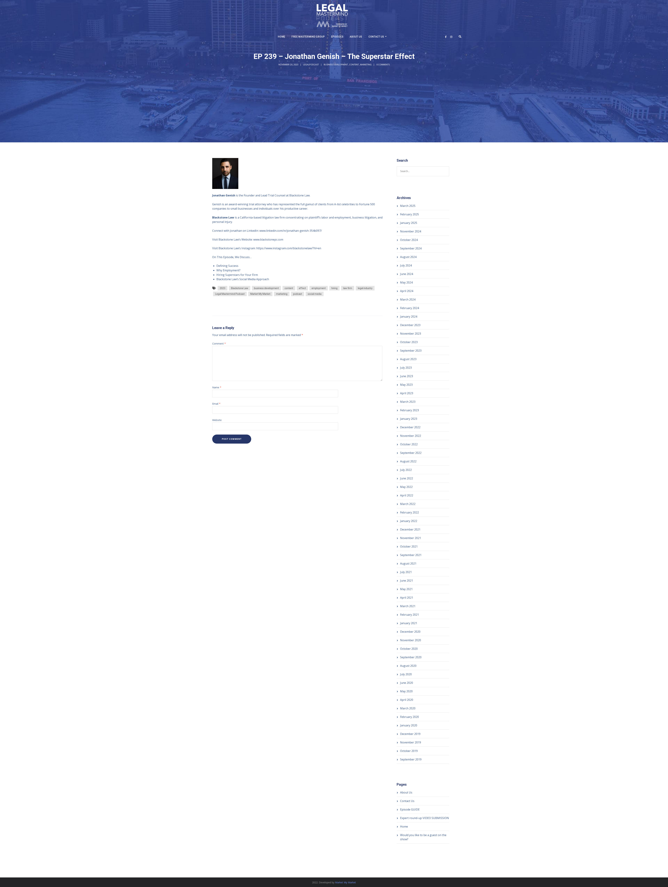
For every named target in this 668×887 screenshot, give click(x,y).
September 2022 (411, 453)
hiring (334, 288)
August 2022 (408, 461)
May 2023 (406, 385)
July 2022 (406, 470)
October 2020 (409, 649)
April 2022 (406, 495)
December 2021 (410, 529)
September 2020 (411, 657)
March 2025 (407, 206)
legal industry (365, 288)
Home (281, 36)
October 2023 (409, 342)
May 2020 (406, 691)
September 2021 (411, 555)
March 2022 (407, 504)
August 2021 (408, 563)
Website (217, 420)
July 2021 (406, 572)
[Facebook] (445, 37)
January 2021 (408, 623)
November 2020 (410, 640)
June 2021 (406, 580)
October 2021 (409, 546)
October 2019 (409, 751)
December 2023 (410, 325)
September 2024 (411, 248)
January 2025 (408, 223)
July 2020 (406, 674)
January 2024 (408, 316)
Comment (219, 343)
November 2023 (410, 333)
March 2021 (407, 606)
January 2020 (408, 725)
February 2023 (409, 410)
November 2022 (410, 436)
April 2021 (406, 598)
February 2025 (409, 214)
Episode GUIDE (410, 809)
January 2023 (408, 419)
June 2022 (406, 478)
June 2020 (406, 683)
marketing (281, 294)
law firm (347, 288)
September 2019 (411, 759)
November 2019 (410, 742)
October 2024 (409, 240)
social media (314, 294)
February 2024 (409, 308)
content (289, 288)
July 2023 (406, 368)
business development (266, 288)
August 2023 (408, 359)
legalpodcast (311, 64)
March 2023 (407, 402)
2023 (222, 288)
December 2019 (410, 734)
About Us (356, 36)
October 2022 (409, 444)
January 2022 (408, 521)
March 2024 (407, 299)
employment (319, 288)
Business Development (336, 64)
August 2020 (408, 666)
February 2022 (409, 512)
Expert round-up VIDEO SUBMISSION (424, 818)
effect (302, 288)
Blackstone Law (239, 288)
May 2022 (406, 487)
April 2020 (406, 700)
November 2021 (410, 538)
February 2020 (409, 717)
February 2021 (409, 615)
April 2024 (406, 291)
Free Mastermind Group (308, 36)
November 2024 (410, 231)
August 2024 (408, 257)
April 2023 (406, 393)
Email (216, 403)
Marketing (366, 64)
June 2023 (406, 376)
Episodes (337, 36)
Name (216, 387)
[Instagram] (451, 37)
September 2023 (411, 351)
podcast (297, 294)
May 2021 (406, 589)
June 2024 (406, 274)
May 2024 (406, 282)
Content (354, 64)
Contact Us (376, 36)
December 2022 (410, 427)
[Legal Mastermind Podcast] (332, 16)
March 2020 (407, 708)
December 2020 (410, 632)
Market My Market (260, 294)
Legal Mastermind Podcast (230, 294)
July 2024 (406, 265)
